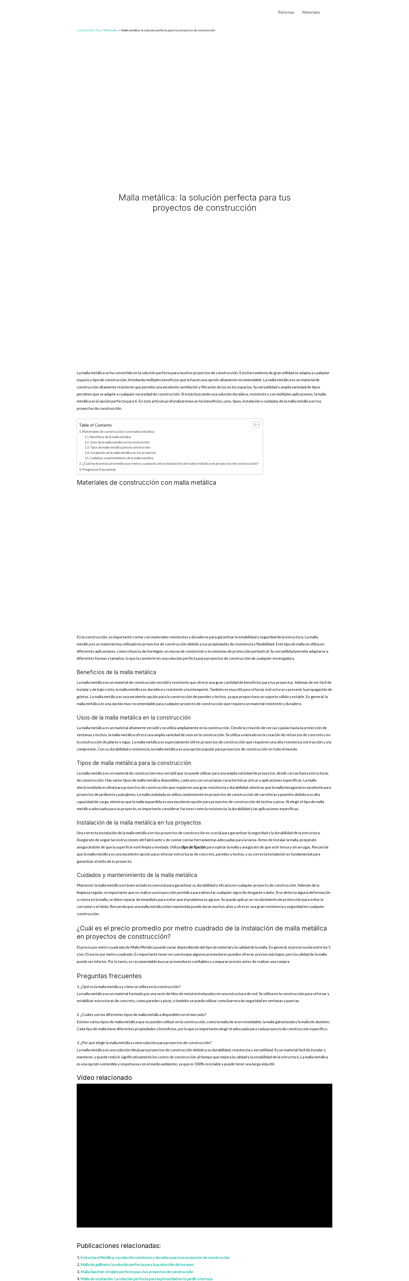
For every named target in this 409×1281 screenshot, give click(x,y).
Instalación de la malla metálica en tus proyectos (123, 452)
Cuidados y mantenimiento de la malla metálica (121, 458)
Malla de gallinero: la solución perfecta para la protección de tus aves (137, 1264)
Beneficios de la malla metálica (110, 437)
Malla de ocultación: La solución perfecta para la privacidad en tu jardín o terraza (146, 1278)
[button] (330, 12)
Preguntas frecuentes (99, 469)
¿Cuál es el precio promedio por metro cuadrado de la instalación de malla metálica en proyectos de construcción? (170, 463)
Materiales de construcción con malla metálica (118, 431)
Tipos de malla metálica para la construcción (120, 447)
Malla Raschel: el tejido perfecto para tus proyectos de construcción (137, 1271)
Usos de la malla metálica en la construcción (120, 442)
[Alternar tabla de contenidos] (254, 424)
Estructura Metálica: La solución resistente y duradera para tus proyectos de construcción (155, 1257)
